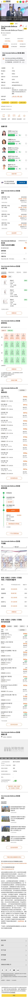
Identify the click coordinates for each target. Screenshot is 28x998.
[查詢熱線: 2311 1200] (18, 2)
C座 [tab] (10, 276)
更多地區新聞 (14, 847)
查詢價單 (10, 502)
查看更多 (14, 313)
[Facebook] (10, 970)
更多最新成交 (14, 478)
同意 (14, 995)
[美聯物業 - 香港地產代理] (6, 2)
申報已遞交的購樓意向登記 (14, 857)
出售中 (5, 46)
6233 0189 (5, 102)
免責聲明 (3, 980)
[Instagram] (6, 970)
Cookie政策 (12, 992)
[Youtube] (14, 970)
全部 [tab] (4, 276)
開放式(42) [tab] (11, 272)
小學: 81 (14, 96)
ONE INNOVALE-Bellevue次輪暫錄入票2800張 (11, 17)
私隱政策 (8, 980)
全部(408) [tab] (3, 272)
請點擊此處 (21, 921)
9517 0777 (14, 102)
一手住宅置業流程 (14, 533)
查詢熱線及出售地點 (14, 523)
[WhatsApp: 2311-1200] (20, 2)
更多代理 (14, 173)
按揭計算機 (14, 380)
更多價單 (14, 233)
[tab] (2, 630)
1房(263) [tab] (18, 272)
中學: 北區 (19, 96)
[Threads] (2, 970)
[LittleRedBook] (18, 970)
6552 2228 (22, 102)
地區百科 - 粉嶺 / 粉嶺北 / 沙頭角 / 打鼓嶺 (14, 787)
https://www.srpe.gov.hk (7, 869)
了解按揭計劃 (22, 182)
